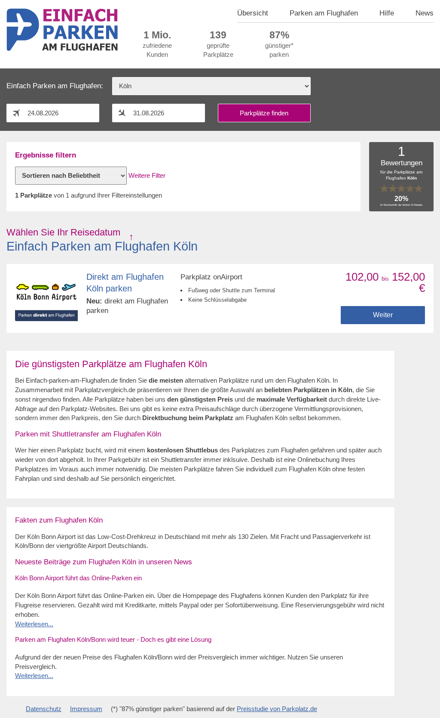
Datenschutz (43, 709)
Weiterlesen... (34, 624)
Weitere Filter (146, 175)
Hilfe (386, 13)
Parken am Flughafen (324, 13)
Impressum (86, 709)
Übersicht (252, 13)
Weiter (383, 315)
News (425, 13)
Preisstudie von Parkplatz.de (277, 709)
